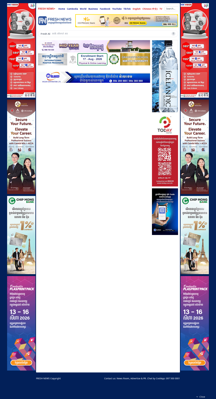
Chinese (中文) (150, 8)
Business (93, 8)
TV (161, 8)
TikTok (127, 8)
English (137, 8)
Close (202, 396)
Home (61, 8)
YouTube (117, 8)
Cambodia (72, 8)
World (83, 8)
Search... (170, 8)
